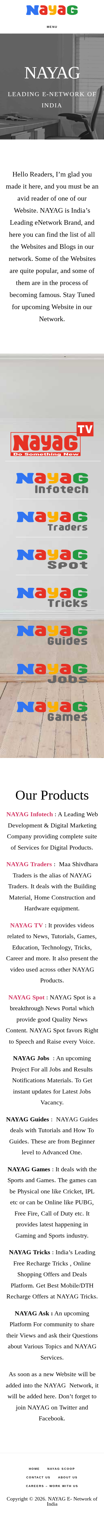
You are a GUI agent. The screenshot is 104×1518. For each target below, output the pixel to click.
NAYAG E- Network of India (72, 1501)
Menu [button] (52, 26)
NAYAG (52, 10)
